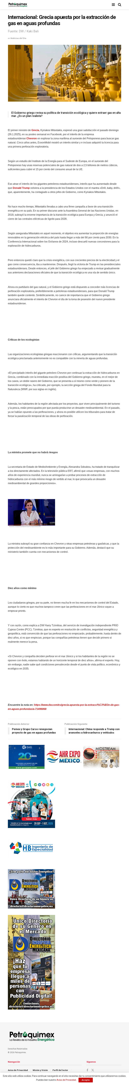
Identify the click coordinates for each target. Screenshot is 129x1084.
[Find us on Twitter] (92, 1070)
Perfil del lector (60, 1070)
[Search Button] (119, 4)
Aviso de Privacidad (18, 1070)
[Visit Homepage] (18, 5)
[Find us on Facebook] (87, 1070)
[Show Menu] (113, 4)
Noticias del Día (18, 38)
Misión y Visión (40, 1070)
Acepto (86, 1080)
